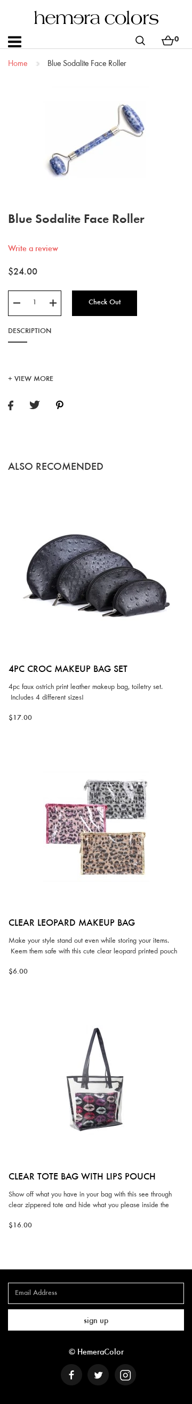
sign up (96, 1321)
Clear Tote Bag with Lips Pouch (82, 1177)
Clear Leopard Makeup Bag (72, 923)
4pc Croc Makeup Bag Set (68, 670)
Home (17, 64)
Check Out (105, 302)
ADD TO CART (96, 492)
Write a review (33, 249)
